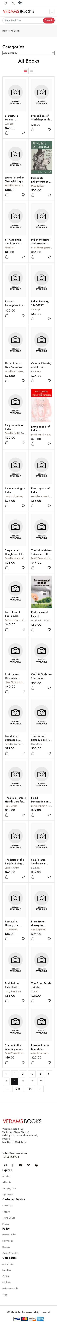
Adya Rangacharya (40, 1053)
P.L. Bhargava (11, 929)
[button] (25, 71)
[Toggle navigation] (51, 11)
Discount (6, 1246)
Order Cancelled (10, 1253)
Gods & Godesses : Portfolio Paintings (41, 678)
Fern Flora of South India (12, 614)
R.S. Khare (36, 371)
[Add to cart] (6, 133)
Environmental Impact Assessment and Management (40, 618)
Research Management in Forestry (14, 305)
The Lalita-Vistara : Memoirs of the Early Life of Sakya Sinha (41, 555)
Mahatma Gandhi (10, 1288)
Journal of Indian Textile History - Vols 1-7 (14, 181)
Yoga (4, 1294)
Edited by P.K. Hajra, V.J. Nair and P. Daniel (24, 371)
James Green (11, 805)
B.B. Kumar (36, 867)
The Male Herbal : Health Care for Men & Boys (15, 801)
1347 (30, 1089)
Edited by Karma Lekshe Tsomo (19, 558)
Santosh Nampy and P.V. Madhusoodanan (24, 620)
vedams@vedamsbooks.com (15, 1153)
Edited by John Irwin (14, 185)
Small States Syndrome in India (38, 863)
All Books (6, 1182)
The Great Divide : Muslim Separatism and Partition (41, 989)
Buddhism (6, 1270)
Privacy (5, 1223)
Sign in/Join (7, 1194)
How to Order (9, 1234)
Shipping (6, 1211)
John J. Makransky (13, 991)
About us (6, 1176)
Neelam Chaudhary (14, 496)
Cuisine (5, 1276)
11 (41, 1081)
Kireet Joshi (10, 247)
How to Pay (7, 1240)
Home (5, 30)
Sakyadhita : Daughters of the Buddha (15, 554)
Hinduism (6, 1282)
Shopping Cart (9, 1188)
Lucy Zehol (10, 123)
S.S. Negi (35, 309)
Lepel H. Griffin (12, 867)
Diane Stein (36, 744)
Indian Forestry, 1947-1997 (40, 303)
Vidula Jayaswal (38, 929)
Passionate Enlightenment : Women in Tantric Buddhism (41, 183)
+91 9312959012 (10, 1156)
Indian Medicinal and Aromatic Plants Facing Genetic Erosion (40, 245)
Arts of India (7, 1264)
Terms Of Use (8, 1217)
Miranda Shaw (37, 185)
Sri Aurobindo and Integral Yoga (13, 243)
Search (49, 20)
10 (32, 1081)
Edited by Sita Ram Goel (16, 744)
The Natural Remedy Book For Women (41, 739)
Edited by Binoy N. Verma (43, 805)
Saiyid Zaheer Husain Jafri (17, 1053)
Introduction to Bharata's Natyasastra (40, 1049)
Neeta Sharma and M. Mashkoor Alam (22, 682)
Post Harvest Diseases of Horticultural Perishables (12, 679)
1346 (17, 1089)
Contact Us (7, 1205)
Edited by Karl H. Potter (15, 433)
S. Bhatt (34, 991)
